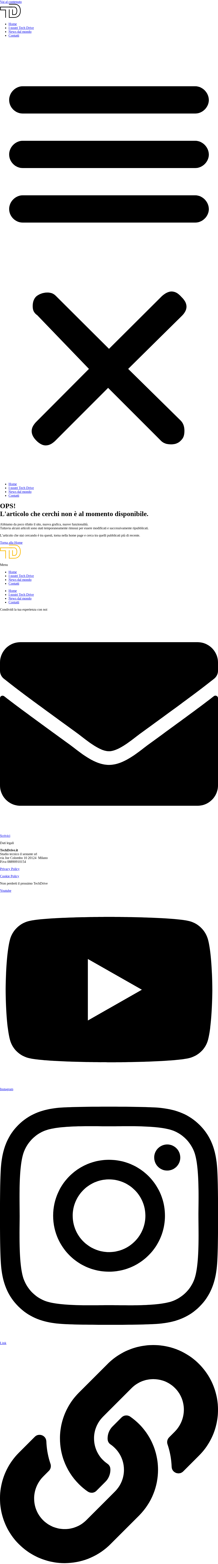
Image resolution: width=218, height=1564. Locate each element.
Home (13, 24)
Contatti (14, 35)
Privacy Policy (10, 869)
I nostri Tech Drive (21, 28)
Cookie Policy (9, 876)
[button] (109, 260)
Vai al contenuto (11, 2)
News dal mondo (20, 31)
